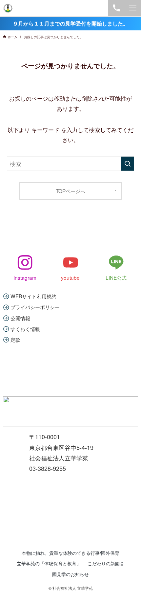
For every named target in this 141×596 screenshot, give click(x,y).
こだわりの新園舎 (106, 563)
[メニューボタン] (133, 8)
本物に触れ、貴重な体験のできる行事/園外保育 (70, 553)
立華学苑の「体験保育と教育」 (49, 563)
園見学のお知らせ (70, 574)
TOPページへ (70, 190)
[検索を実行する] (127, 164)
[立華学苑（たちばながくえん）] (8, 8)
